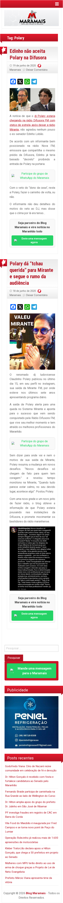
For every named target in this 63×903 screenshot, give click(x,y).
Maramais (15, 69)
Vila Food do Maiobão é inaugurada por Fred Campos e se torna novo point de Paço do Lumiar (31, 827)
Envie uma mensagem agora (34, 240)
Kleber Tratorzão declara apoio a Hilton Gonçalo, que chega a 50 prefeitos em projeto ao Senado (31, 853)
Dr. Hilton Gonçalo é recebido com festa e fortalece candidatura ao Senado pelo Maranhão (29, 781)
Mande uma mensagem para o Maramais (34, 671)
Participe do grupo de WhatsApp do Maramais (34, 176)
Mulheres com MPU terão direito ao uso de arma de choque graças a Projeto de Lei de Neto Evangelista (30, 867)
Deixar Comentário (37, 69)
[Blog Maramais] (31, 18)
